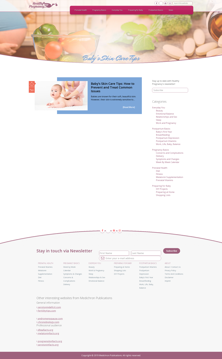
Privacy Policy (170, 270)
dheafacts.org (45, 329)
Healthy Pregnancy (48, 5)
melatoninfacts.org (48, 333)
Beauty (159, 110)
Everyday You (158, 107)
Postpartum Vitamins (166, 141)
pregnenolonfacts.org (49, 341)
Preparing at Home (165, 192)
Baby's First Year (164, 131)
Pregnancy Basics (160, 149)
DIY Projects (162, 189)
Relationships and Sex (166, 116)
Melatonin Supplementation (169, 177)
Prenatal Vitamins (164, 180)
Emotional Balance (165, 113)
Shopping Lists (163, 195)
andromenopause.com (50, 318)
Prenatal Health (159, 167)
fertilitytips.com (46, 310)
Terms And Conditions (174, 274)
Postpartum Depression (167, 138)
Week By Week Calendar (167, 162)
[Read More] (129, 107)
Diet (158, 171)
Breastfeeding (163, 134)
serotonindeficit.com (49, 307)
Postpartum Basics (161, 128)
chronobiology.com (48, 322)
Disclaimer (169, 277)
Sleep (158, 120)
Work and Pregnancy (166, 123)
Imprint (168, 281)
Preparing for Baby (161, 185)
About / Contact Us (173, 267)
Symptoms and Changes (167, 159)
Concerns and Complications (169, 152)
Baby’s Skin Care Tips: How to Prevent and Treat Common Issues (112, 87)
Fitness (159, 174)
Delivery (160, 156)
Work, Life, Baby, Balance (168, 144)
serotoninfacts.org (48, 344)
